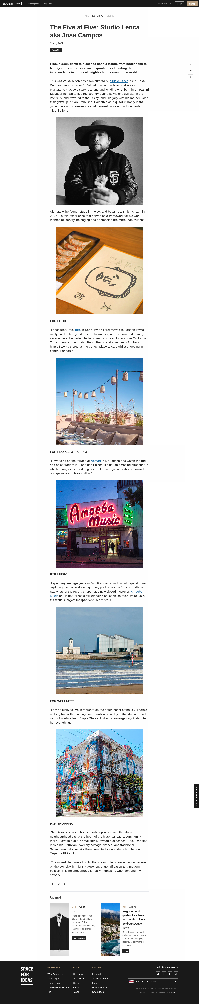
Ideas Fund (79, 978)
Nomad (96, 460)
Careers (77, 983)
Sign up (192, 4)
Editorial (97, 16)
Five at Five (56, 50)
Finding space (54, 983)
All (87, 16)
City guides (98, 992)
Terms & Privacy (172, 992)
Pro (49, 992)
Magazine (48, 4)
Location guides (33, 4)
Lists (126, 951)
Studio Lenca (119, 81)
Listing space (54, 978)
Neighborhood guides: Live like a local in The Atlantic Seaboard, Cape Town (134, 919)
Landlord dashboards (58, 987)
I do (74, 911)
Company (78, 974)
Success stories (100, 978)
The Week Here (79, 938)
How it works (163, 4)
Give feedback (196, 796)
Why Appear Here (56, 974)
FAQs (76, 992)
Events (95, 983)
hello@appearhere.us (167, 967)
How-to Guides (100, 987)
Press (76, 987)
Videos (110, 16)
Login (179, 4)
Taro (78, 329)
